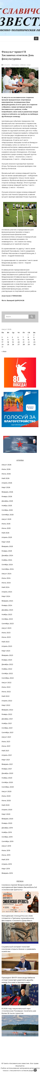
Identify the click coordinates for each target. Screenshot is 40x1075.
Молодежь (15, 65)
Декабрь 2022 (7, 664)
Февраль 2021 (7, 764)
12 (13, 340)
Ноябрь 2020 (7, 778)
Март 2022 (6, 705)
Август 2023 (6, 628)
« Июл (4, 351)
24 (3, 344)
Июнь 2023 (6, 637)
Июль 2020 (6, 796)
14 (23, 340)
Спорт (29, 65)
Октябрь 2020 (7, 782)
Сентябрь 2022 (8, 678)
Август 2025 (6, 519)
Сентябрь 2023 (8, 624)
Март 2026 (6, 487)
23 (34, 342)
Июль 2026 (6, 469)
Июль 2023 (6, 633)
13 (18, 340)
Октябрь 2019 (7, 837)
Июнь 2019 (6, 855)
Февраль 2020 (7, 819)
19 (13, 342)
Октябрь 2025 (7, 510)
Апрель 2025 (7, 537)
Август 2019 (6, 846)
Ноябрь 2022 (7, 669)
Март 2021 (6, 760)
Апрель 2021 (7, 755)
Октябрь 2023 (7, 619)
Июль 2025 (6, 524)
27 (19, 344)
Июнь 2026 (6, 474)
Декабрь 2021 (7, 719)
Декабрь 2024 (7, 555)
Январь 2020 (7, 823)
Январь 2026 (7, 496)
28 (24, 344)
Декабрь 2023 (7, 610)
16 (34, 340)
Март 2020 (6, 814)
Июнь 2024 (6, 583)
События (23, 65)
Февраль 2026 (7, 492)
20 (19, 342)
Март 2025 (6, 542)
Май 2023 (5, 642)
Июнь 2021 (6, 746)
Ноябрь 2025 (7, 506)
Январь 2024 (7, 605)
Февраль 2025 (7, 546)
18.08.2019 (6, 65)
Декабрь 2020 (7, 773)
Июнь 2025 (6, 528)
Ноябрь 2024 (7, 560)
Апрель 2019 (7, 864)
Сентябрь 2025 (8, 515)
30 (34, 344)
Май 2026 (5, 478)
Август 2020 (6, 791)
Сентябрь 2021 (7, 732)
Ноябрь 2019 (7, 832)
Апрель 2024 (7, 592)
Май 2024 (5, 587)
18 (8, 342)
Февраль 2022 (7, 710)
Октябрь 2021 (7, 728)
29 (29, 344)
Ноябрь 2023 (7, 614)
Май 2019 (5, 860)
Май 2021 (5, 751)
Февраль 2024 (7, 601)
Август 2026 (6, 465)
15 (28, 340)
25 (8, 344)
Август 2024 (6, 574)
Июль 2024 (6, 578)
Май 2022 (5, 696)
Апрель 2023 (7, 646)
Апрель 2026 (7, 483)
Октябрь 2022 (7, 673)
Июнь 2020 (6, 801)
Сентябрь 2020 (8, 787)
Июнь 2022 (6, 692)
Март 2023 (6, 651)
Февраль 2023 (7, 655)
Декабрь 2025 (7, 501)
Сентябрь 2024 (8, 569)
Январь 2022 (7, 714)
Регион (20, 881)
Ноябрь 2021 (7, 723)
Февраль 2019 (7, 873)
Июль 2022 (6, 687)
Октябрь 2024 (7, 565)
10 (2, 340)
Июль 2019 (6, 850)
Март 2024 (6, 596)
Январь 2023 (7, 660)
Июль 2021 (6, 742)
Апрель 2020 (7, 810)
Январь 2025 (7, 551)
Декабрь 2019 (7, 828)
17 (2, 342)
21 (23, 342)
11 (8, 340)
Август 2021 (6, 737)
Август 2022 (6, 683)
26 (13, 344)
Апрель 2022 (7, 701)
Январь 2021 (7, 769)
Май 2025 (5, 533)
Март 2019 (6, 869)
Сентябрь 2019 (7, 841)
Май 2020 (5, 805)
